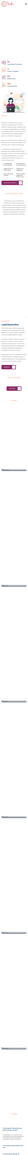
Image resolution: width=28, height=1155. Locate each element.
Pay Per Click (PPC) (14, 494)
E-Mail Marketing (14, 610)
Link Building (14, 1074)
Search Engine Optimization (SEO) (14, 954)
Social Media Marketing (14, 723)
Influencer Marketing (14, 840)
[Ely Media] (7, 4)
